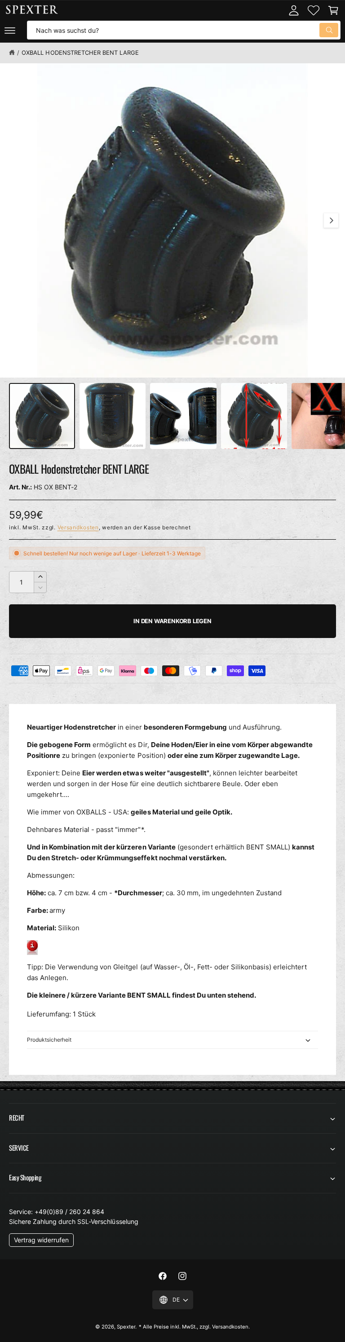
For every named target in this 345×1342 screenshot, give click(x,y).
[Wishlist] (313, 10)
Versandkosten (78, 527)
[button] (10, 30)
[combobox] (184, 30)
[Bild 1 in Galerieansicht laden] (42, 416)
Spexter (126, 1327)
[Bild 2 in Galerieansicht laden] (113, 416)
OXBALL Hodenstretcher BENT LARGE (80, 52)
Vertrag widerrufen (41, 1240)
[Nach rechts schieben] (331, 220)
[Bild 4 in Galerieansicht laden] (254, 416)
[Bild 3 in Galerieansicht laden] (183, 416)
